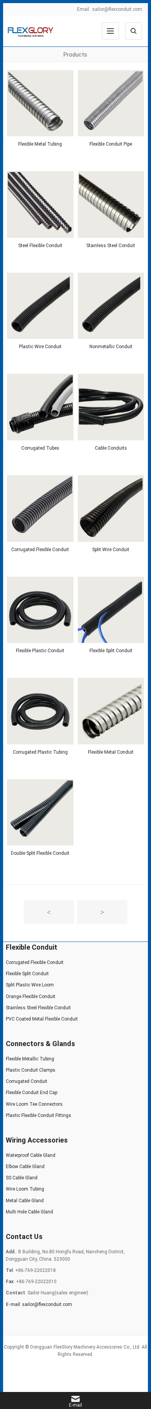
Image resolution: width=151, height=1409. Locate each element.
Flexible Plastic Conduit (40, 650)
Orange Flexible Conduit (30, 996)
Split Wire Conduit (110, 549)
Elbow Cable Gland (25, 1166)
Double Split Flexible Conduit (40, 853)
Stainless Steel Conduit (110, 245)
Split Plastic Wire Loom (30, 985)
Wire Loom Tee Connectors (34, 1104)
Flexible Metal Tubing (40, 144)
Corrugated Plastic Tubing (40, 752)
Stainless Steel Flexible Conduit (38, 1007)
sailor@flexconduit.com (117, 9)
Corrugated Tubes (40, 448)
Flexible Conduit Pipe (110, 144)
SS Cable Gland (22, 1177)
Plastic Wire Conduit (40, 346)
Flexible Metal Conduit (111, 752)
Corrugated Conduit (26, 1081)
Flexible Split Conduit (110, 650)
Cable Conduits (111, 448)
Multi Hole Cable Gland (29, 1212)
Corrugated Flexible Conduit (40, 549)
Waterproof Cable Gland (30, 1155)
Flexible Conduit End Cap (31, 1092)
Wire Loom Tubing (25, 1189)
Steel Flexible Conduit (40, 245)
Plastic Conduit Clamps (30, 1070)
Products (75, 54)
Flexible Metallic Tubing (30, 1059)
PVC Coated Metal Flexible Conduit (42, 1019)
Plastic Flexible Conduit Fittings (38, 1115)
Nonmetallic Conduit (110, 346)
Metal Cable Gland (25, 1200)
